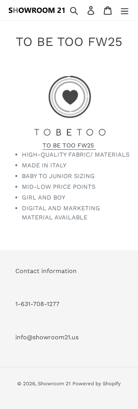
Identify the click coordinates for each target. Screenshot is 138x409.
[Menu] (124, 10)
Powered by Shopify (96, 383)
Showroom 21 (54, 383)
